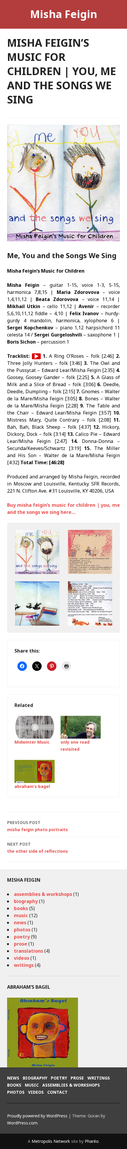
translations (28, 951)
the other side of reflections (37, 847)
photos (22, 929)
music (21, 915)
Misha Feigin (63, 14)
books (21, 908)
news (20, 922)
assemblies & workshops (43, 894)
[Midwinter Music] (34, 727)
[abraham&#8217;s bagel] (34, 771)
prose (20, 944)
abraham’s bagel (32, 786)
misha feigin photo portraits (37, 826)
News (13, 1078)
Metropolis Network (51, 1141)
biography (26, 901)
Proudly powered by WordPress (37, 1116)
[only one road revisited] (81, 727)
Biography (35, 1078)
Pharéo (92, 1141)
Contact (57, 1092)
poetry (22, 936)
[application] (36, 356)
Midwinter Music (32, 742)
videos (21, 958)
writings (24, 965)
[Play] (36, 356)
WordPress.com (22, 1123)
